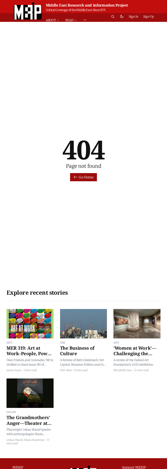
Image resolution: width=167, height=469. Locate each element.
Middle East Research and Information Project (87, 5)
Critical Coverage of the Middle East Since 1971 (75, 10)
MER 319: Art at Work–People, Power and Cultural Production (29, 356)
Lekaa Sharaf (15, 439)
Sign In (133, 16)
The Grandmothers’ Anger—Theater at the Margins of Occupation (28, 425)
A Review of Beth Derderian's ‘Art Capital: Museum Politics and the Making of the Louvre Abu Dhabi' (82, 362)
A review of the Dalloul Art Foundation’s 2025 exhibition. (133, 362)
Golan (11, 412)
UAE (62, 342)
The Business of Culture (77, 351)
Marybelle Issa (122, 370)
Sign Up (148, 16)
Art (9, 342)
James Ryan (14, 370)
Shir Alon (66, 370)
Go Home (86, 177)
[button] (54, 20)
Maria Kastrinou (34, 439)
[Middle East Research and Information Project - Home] (28, 11)
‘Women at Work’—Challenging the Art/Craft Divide (134, 353)
